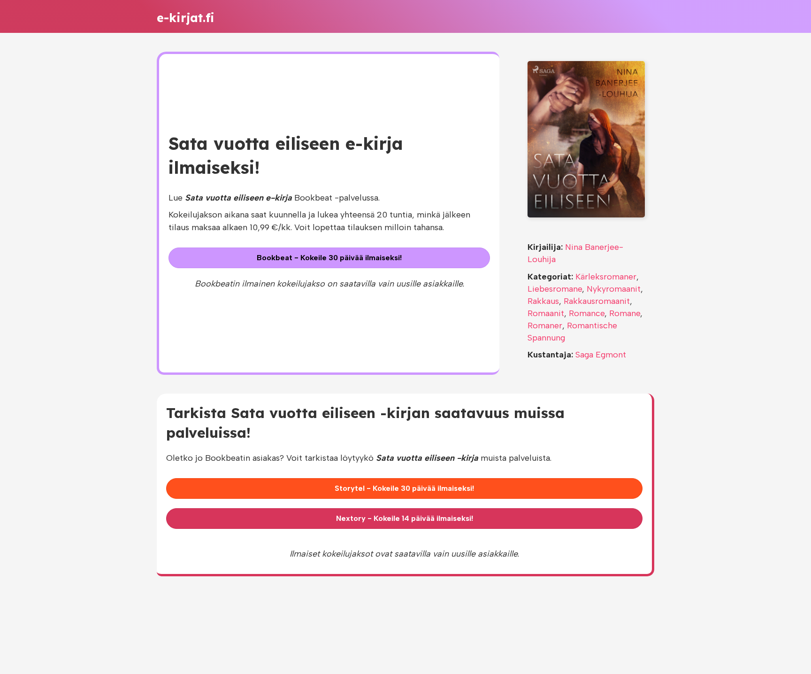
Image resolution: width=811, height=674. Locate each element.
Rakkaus (543, 301)
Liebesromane (555, 289)
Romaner (545, 325)
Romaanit (546, 313)
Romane (624, 313)
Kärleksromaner (605, 276)
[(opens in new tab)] (586, 138)
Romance (586, 313)
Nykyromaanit (614, 289)
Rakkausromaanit (597, 301)
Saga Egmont (600, 354)
